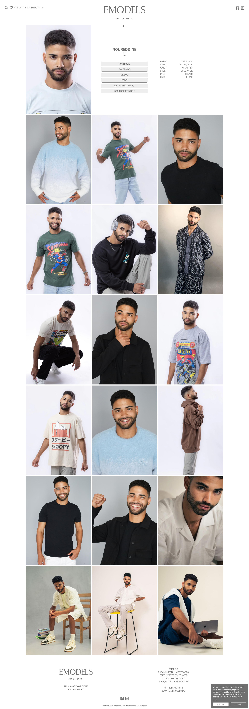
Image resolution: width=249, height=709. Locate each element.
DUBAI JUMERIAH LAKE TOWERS (173, 672)
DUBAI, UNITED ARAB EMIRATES (173, 681)
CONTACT (19, 7)
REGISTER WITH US (34, 7)
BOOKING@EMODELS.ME (173, 691)
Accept (220, 704)
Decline (238, 704)
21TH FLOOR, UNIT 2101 (173, 678)
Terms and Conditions (76, 686)
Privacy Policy (76, 689)
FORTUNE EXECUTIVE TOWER (173, 675)
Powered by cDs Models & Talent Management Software (124, 706)
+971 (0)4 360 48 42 (173, 688)
